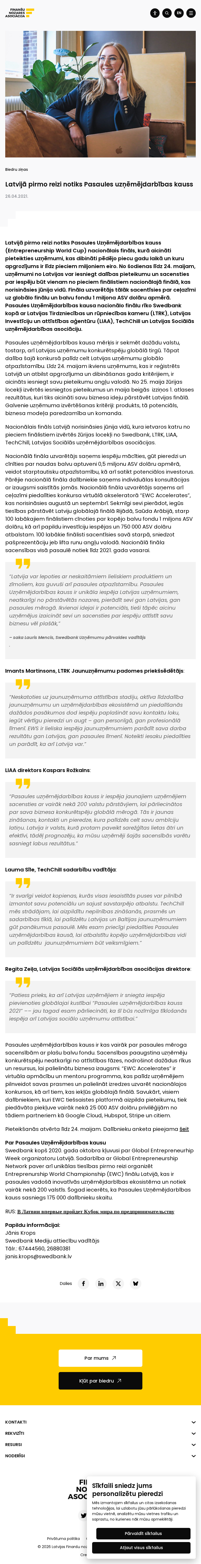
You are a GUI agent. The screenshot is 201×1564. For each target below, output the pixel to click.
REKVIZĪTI (14, 1433)
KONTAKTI (15, 1422)
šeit (184, 1129)
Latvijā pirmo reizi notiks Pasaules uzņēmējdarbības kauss (99, 184)
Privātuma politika (63, 1538)
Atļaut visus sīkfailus (141, 1548)
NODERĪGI (15, 1456)
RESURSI (13, 1445)
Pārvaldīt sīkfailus (143, 1534)
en (179, 12)
